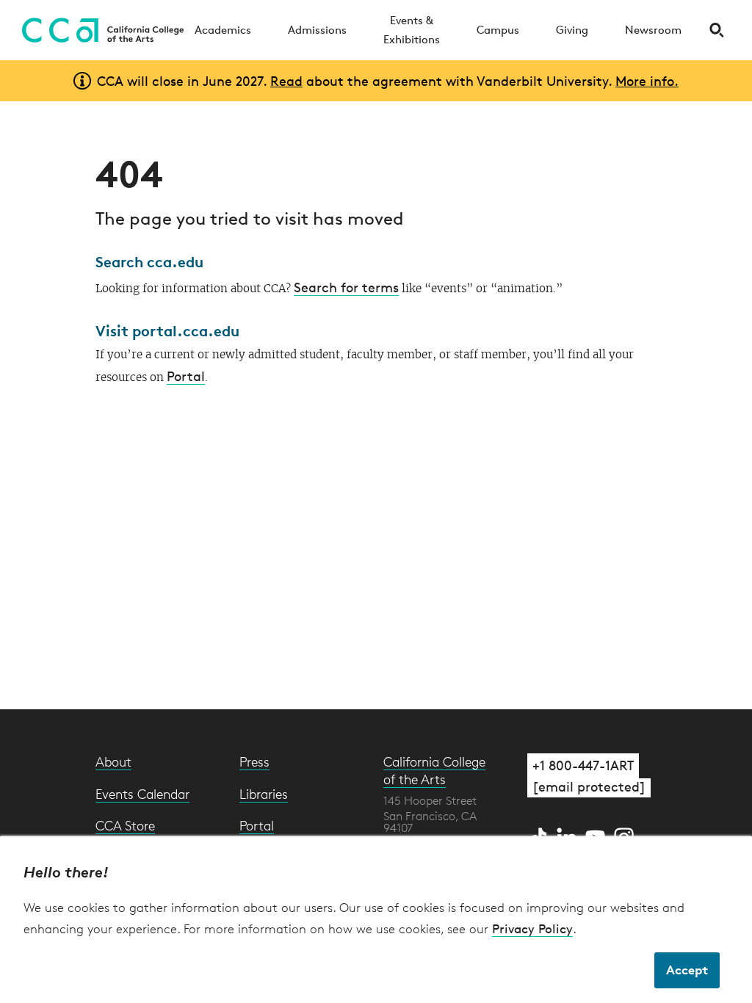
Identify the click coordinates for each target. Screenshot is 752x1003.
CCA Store (125, 825)
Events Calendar (142, 794)
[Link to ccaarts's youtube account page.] (597, 835)
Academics (223, 30)
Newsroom (653, 30)
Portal (186, 376)
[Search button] (716, 30)
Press (254, 761)
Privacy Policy (532, 928)
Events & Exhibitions (411, 29)
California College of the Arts (434, 769)
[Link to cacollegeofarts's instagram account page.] (624, 835)
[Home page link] (99, 30)
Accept (687, 969)
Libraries (263, 794)
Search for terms (346, 287)
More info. (647, 81)
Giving (572, 30)
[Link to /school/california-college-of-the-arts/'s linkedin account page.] (569, 835)
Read (286, 81)
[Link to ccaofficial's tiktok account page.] (540, 835)
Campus (498, 30)
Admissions (317, 30)
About (113, 761)
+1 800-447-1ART (583, 765)
